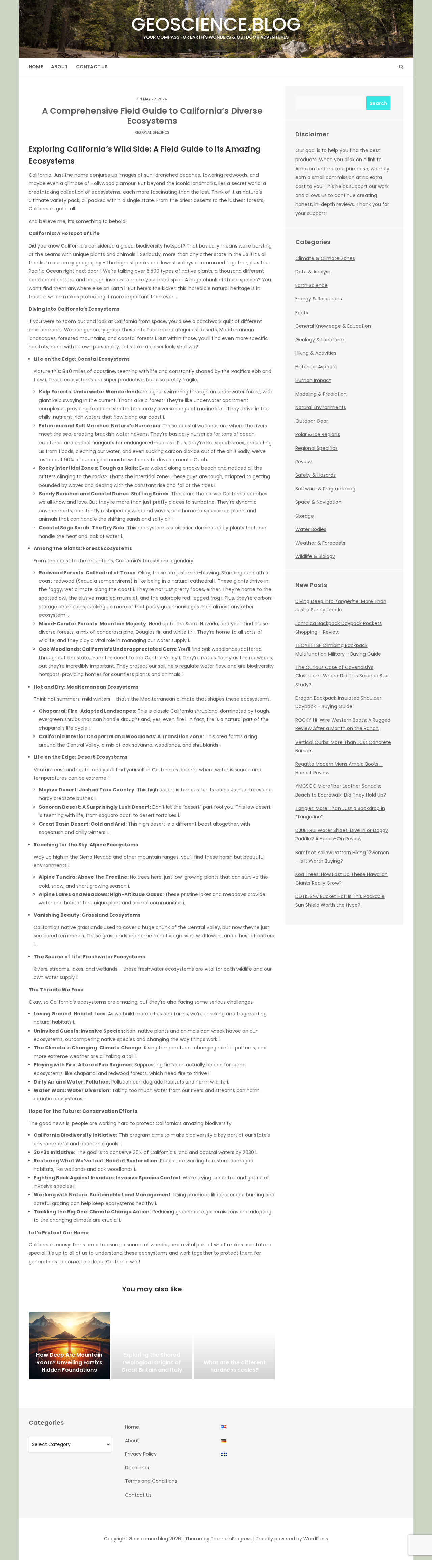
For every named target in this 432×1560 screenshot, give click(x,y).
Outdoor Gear (311, 420)
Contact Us (92, 66)
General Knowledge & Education (333, 326)
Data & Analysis (313, 271)
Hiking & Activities (315, 353)
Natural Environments (320, 407)
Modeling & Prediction (321, 394)
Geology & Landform (319, 339)
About (59, 66)
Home (36, 66)
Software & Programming (325, 488)
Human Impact (313, 380)
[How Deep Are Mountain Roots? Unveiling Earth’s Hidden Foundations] (69, 1345)
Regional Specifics (152, 132)
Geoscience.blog (216, 25)
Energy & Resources (318, 298)
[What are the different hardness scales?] (234, 1345)
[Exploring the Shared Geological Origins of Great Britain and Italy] (152, 1345)
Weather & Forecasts (320, 543)
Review (303, 461)
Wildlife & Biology (315, 556)
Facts (301, 312)
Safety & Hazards (315, 475)
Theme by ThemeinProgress (218, 1538)
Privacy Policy (141, 1454)
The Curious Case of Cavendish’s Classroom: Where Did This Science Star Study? (342, 676)
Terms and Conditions (151, 1481)
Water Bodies (310, 529)
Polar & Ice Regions (317, 434)
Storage (304, 516)
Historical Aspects (316, 366)
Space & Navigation (318, 502)
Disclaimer (137, 1467)
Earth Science (311, 285)
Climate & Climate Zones (325, 258)
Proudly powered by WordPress (292, 1538)
